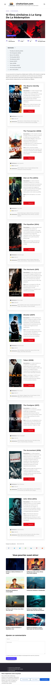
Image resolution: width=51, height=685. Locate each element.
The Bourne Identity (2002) (16, 51)
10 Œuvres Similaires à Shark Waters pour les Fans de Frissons (35, 609)
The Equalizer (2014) (15, 57)
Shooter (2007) (13, 61)
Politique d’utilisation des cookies (15, 669)
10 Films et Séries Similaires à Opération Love (13, 628)
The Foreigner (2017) (15, 65)
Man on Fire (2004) (14, 55)
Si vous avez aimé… (11, 35)
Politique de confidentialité (14, 667)
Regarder (30, 111)
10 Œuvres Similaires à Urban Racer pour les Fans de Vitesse (35, 628)
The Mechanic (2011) (15, 59)
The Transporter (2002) (15, 53)
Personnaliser (25, 679)
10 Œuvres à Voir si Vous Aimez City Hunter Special (35, 572)
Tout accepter (45, 679)
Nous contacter (11, 670)
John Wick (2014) (14, 69)
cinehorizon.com (24, 4)
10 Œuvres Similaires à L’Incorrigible (12, 591)
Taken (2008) (13, 63)
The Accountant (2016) (15, 67)
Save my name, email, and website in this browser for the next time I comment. (23, 655)
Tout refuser (35, 679)
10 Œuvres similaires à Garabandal (36, 590)
